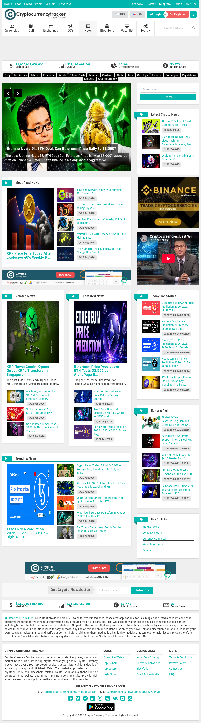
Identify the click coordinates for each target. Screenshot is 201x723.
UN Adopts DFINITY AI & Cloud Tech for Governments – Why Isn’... (177, 140)
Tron (130, 75)
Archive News (151, 527)
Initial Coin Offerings (148, 657)
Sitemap (147, 550)
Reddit (178, 4)
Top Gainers (110, 663)
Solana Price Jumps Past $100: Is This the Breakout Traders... (42, 427)
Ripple (62, 75)
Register (179, 14)
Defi (31, 30)
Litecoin (93, 75)
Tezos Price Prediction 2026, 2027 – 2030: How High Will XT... (27, 533)
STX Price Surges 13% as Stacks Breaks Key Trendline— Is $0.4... (176, 381)
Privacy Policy (177, 663)
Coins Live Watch (153, 532)
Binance (156, 75)
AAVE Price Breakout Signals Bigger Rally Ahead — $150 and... (109, 413)
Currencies (11, 30)
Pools (39, 4)
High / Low (109, 674)
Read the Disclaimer (21, 618)
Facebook (137, 4)
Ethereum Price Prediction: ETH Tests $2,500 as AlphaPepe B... (96, 370)
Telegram (165, 4)
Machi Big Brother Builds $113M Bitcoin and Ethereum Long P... (41, 395)
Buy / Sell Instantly (147, 674)
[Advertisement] (100, 48)
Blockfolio (107, 30)
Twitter (150, 4)
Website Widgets (153, 544)
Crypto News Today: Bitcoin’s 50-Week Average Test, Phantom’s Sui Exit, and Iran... (99, 469)
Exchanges (50, 30)
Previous (8, 93)
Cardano (107, 75)
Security (89, 78)
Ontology (142, 75)
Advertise (65, 4)
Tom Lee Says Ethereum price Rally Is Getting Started (108, 395)
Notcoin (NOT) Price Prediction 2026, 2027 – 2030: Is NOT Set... (176, 325)
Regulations (189, 75)
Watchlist (126, 30)
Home (8, 4)
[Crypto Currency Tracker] (35, 14)
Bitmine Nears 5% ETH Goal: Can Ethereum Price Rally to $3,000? (61, 148)
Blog (7, 75)
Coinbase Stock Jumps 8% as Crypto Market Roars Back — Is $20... (177, 489)
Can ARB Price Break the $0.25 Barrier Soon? (176, 456)
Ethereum (49, 75)
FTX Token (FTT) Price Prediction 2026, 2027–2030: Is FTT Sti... (176, 362)
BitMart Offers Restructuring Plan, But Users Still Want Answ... (176, 421)
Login (158, 14)
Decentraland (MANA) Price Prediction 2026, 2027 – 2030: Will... (178, 306)
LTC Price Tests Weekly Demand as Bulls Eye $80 (177, 472)
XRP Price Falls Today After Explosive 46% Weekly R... (29, 255)
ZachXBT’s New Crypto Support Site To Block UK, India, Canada (177, 439)
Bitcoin (35, 75)
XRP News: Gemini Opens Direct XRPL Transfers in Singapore (28, 370)
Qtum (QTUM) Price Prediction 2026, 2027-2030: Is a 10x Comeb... (176, 344)
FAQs (172, 674)
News (88, 30)
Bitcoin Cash (77, 75)
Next (18, 93)
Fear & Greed (23, 4)
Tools (144, 30)
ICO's (70, 30)
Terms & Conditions (181, 657)
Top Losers (110, 668)
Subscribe (142, 590)
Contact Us (176, 668)
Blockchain (20, 75)
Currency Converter (154, 538)
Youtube (190, 4)
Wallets (51, 4)
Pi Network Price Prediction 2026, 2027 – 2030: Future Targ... (110, 430)
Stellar (120, 75)
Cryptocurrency (107, 78)
